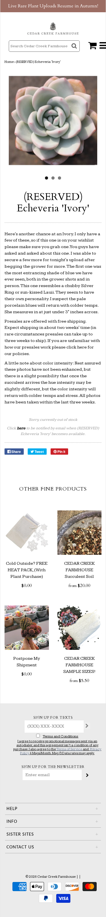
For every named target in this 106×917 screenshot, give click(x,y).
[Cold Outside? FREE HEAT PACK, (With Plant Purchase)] (27, 532)
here (82, 347)
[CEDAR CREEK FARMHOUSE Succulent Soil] (79, 532)
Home (9, 62)
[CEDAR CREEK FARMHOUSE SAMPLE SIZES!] (79, 627)
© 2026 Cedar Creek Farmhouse (50, 877)
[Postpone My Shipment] (27, 627)
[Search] (74, 51)
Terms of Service (69, 749)
